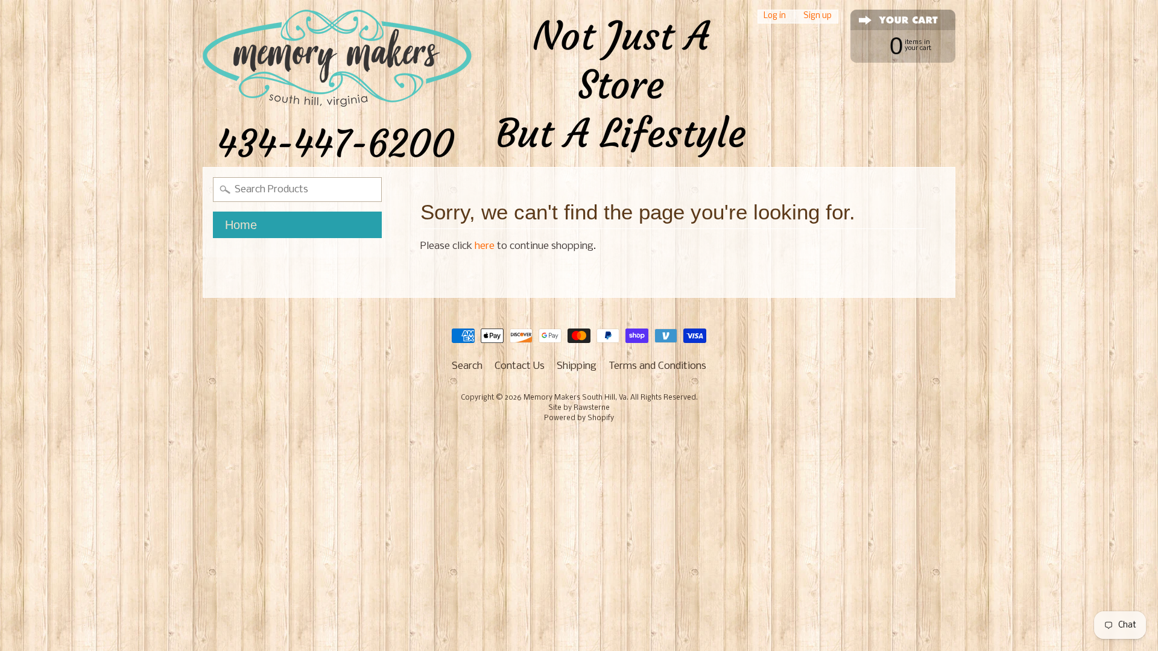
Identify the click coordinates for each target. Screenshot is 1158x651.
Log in (775, 16)
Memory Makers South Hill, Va (575, 397)
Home (241, 224)
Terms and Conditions (657, 366)
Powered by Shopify (579, 418)
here (485, 246)
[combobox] (297, 189)
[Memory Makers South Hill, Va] (474, 83)
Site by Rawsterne (579, 408)
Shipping (576, 366)
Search (467, 366)
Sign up (817, 16)
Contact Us (520, 366)
